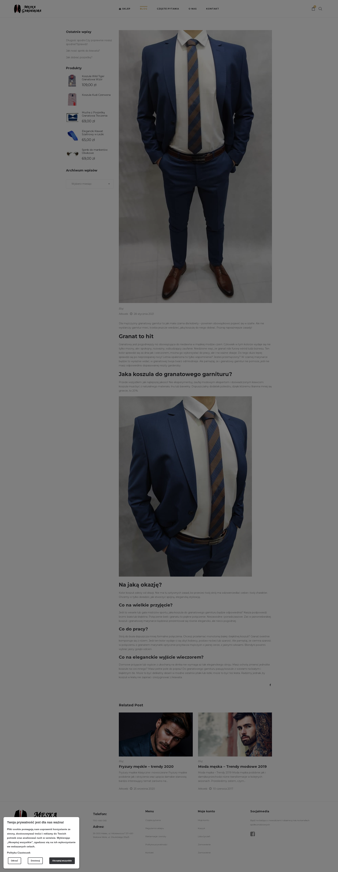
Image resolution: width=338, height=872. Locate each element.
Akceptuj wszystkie (62, 861)
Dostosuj (35, 861)
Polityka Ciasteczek (18, 852)
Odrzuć (14, 861)
